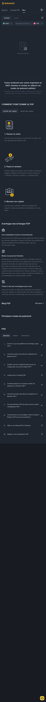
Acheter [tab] (7, 18)
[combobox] (7, 23)
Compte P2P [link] (15, 10)
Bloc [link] (24, 10)
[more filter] (42, 18)
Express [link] (5, 10)
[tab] (5, 10)
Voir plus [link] (38, 303)
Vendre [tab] (16, 18)
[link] (25, 375)
